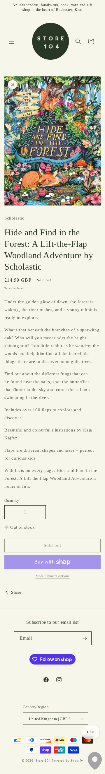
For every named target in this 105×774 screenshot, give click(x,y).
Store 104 (43, 760)
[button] (11, 41)
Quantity (11, 500)
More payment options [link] (53, 576)
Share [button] (16, 592)
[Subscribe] (84, 638)
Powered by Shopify (67, 760)
